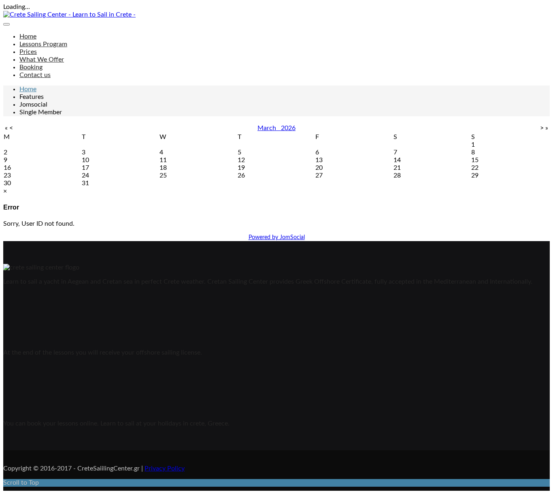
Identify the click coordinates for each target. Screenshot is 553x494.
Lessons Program (43, 44)
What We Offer (41, 59)
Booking (31, 67)
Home (27, 36)
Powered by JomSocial (277, 237)
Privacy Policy (165, 468)
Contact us (35, 75)
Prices (28, 52)
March (269, 128)
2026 (288, 128)
